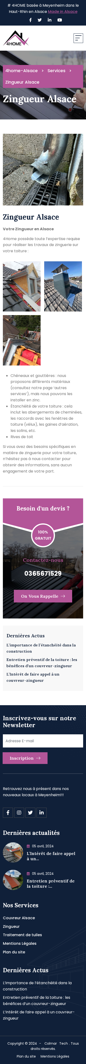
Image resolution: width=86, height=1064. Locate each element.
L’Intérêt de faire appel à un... (51, 856)
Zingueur (11, 926)
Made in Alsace (62, 11)
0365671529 (43, 573)
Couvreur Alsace (19, 918)
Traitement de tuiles (22, 935)
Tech (63, 1043)
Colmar (50, 1043)
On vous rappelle (40, 596)
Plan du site (14, 952)
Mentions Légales (20, 943)
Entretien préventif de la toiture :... (51, 883)
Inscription (22, 758)
